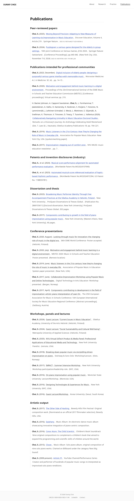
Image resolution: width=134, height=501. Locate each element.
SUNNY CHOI (9, 4)
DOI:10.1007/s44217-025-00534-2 (71, 41)
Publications (125, 4)
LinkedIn (75, 497)
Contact (82, 497)
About (91, 4)
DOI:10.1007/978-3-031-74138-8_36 (63, 59)
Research (102, 4)
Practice (113, 4)
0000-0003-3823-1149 (61, 497)
